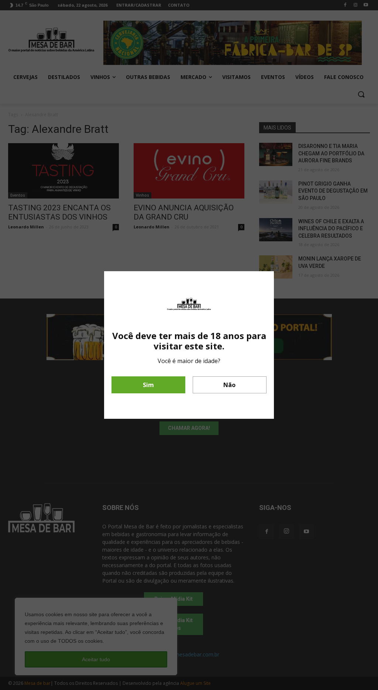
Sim (148, 385)
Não (229, 385)
